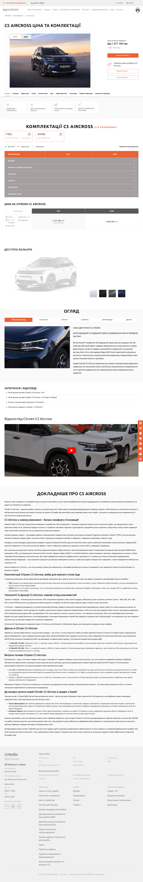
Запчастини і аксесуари (70, 10)
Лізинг (76, 800)
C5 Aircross (43, 758)
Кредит (76, 791)
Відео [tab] (26, 37)
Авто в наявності (34, 10)
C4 (40, 761)
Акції (112, 10)
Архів (41, 844)
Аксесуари (73, 93)
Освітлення (13, 187)
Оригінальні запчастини (119, 800)
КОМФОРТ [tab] (85, 320)
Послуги (85, 10)
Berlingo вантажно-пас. (49, 775)
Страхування (79, 795)
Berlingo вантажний (82, 775)
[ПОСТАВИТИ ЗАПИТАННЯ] (140, 454)
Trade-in (77, 805)
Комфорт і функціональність (20, 167)
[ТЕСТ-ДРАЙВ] (140, 423)
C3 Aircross (112, 758)
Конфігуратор (122, 71)
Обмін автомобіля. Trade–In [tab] (37, 109)
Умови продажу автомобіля (52, 809)
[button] (129, 3)
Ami (109, 761)
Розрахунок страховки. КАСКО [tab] (63, 109)
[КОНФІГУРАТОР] (140, 459)
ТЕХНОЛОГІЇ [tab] (43, 320)
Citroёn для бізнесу (99, 10)
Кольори (16, 93)
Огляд (34, 93)
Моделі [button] (47, 10)
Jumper (42, 778)
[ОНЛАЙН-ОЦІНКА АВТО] (140, 433)
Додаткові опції (14, 194)
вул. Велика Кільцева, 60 (15, 779)
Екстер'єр (12, 174)
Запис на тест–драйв (49, 791)
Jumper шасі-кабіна (81, 778)
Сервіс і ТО (112, 791)
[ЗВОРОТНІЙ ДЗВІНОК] (140, 448)
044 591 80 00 (10, 771)
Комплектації (43, 93)
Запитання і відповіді (102, 93)
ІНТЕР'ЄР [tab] (64, 320)
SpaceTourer (78, 765)
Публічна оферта (47, 849)
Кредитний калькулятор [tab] (11, 109)
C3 (74, 758)
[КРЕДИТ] (140, 438)
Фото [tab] (15, 37)
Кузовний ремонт (116, 795)
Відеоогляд (25, 93)
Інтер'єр (11, 181)
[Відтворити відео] (71, 450)
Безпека (11, 161)
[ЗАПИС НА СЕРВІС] (140, 428)
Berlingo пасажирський (49, 765)
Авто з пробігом (47, 800)
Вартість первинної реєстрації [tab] (86, 109)
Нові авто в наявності (49, 795)
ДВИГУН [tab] (129, 320)
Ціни (51, 93)
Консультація (122, 77)
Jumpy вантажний (115, 775)
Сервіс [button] (55, 10)
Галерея (7, 93)
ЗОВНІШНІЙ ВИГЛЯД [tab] (18, 320)
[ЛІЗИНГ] (140, 443)
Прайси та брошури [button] (86, 93)
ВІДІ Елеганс (11, 9)
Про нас (119, 10)
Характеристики (61, 93)
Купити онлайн (122, 55)
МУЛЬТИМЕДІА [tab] (107, 320)
